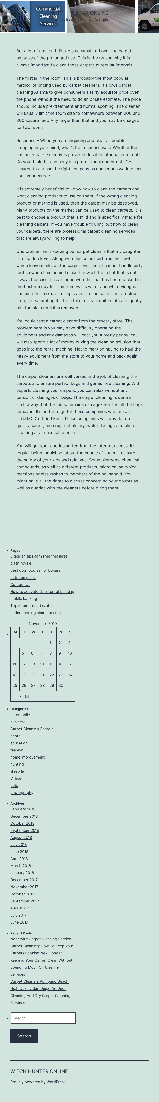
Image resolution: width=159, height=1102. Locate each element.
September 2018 (24, 830)
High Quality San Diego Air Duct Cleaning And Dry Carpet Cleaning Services (40, 995)
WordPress (56, 1082)
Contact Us (20, 584)
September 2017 (24, 901)
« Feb (24, 696)
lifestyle (17, 771)
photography (21, 792)
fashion (16, 750)
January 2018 (22, 873)
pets (14, 785)
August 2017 (21, 908)
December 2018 (24, 816)
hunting (17, 764)
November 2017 (24, 887)
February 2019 (22, 809)
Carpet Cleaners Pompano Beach (39, 981)
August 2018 (21, 837)
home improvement (27, 757)
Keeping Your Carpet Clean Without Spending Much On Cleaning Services (41, 967)
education (19, 743)
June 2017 (19, 922)
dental (15, 736)
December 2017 (24, 880)
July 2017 (18, 915)
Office (15, 778)
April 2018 (19, 859)
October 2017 (22, 894)
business (17, 722)
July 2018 (18, 844)
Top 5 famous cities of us (32, 605)
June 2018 (19, 852)
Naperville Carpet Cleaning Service (40, 939)
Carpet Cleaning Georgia (31, 729)
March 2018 (20, 866)
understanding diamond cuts (35, 612)
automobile (20, 715)
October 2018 (22, 823)
